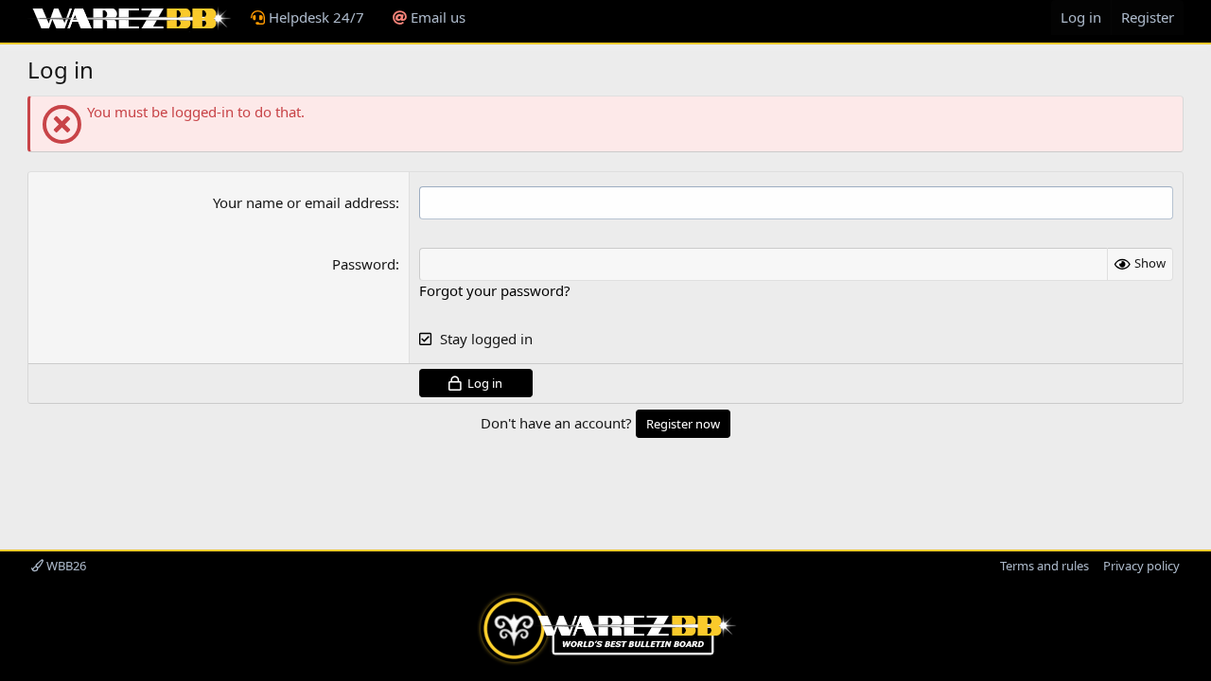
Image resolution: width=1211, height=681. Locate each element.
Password (363, 263)
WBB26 (65, 565)
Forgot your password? (494, 290)
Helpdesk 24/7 (314, 17)
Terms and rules (1044, 565)
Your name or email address (304, 202)
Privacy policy (1141, 565)
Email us (436, 17)
